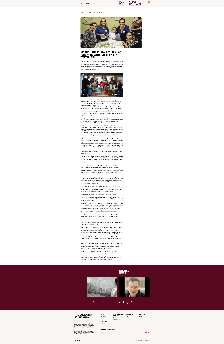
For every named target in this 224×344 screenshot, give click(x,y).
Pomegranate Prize (116, 319)
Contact (102, 323)
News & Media (122, 4)
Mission (102, 317)
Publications (121, 5)
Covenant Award (116, 317)
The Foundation (103, 316)
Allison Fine (118, 165)
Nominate (135, 4)
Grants (120, 3)
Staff (101, 319)
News (127, 316)
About (120, 1)
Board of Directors (104, 321)
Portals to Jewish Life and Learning (95, 12)
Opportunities (122, 2)
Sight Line (83, 12)
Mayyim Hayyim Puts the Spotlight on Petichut (99, 301)
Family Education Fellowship (118, 322)
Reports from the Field (143, 317)
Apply (132, 2)
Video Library (128, 317)
